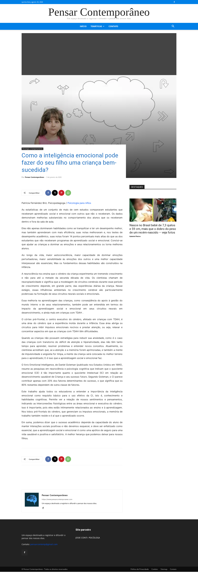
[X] (55, 193)
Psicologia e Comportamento (32, 149)
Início (83, 26)
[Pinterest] (61, 193)
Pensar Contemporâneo (34, 177)
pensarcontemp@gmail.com (44, 544)
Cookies (154, 569)
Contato (113, 26)
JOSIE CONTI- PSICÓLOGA (88, 537)
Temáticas (96, 26)
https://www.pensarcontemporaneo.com (57, 499)
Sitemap (164, 569)
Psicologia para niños (79, 203)
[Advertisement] (99, 53)
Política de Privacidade (140, 569)
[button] (172, 26)
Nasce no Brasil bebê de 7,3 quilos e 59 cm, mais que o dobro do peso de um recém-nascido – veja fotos (152, 229)
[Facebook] (174, 2)
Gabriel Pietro (135, 236)
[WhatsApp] (68, 193)
